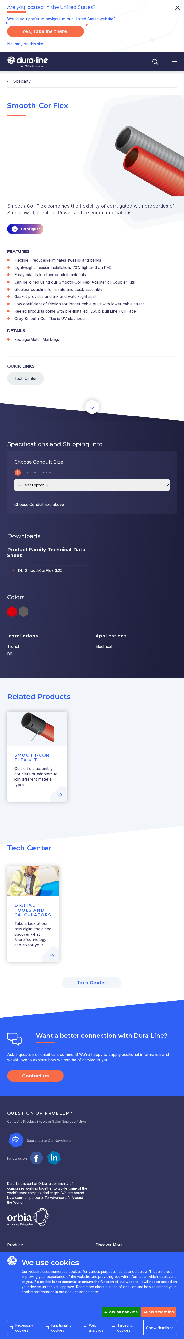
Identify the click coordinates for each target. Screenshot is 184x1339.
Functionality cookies (61, 1328)
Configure (31, 229)
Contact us (35, 1076)
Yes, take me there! (45, 31)
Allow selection (158, 1312)
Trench (13, 646)
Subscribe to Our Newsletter (49, 1141)
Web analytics (96, 1328)
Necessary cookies (24, 1328)
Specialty (22, 81)
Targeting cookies (125, 1328)
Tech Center (25, 378)
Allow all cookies (121, 1312)
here (94, 1291)
